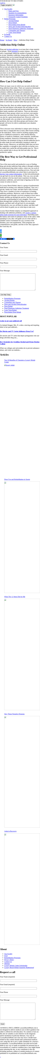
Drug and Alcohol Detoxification (20, 27)
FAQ (6, 956)
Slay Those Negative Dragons (14, 714)
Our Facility (8, 9)
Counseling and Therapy (17, 30)
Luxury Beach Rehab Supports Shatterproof (19, 967)
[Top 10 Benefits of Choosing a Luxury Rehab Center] (22, 420)
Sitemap (7, 964)
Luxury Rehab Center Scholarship (15, 966)
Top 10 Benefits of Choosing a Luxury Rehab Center (19, 361)
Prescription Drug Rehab (17, 25)
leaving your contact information (11, 174)
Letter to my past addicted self (11, 321)
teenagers (15, 51)
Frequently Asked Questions (18, 17)
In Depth (7, 34)
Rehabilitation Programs (12, 298)
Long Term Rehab (15, 32)
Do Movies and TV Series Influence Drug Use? (17, 331)
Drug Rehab (13, 23)
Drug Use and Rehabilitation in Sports (17, 479)
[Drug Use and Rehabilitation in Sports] (22, 537)
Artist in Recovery (10, 831)
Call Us (2, 3)
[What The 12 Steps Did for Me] (22, 654)
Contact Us (8, 36)
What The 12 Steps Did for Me (14, 597)
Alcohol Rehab (14, 21)
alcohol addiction (12, 49)
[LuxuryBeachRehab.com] (14, 5)
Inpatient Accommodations (18, 13)
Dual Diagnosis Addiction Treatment (21, 28)
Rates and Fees (14, 11)
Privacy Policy (9, 960)
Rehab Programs (9, 19)
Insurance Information (16, 15)
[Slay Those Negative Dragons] (22, 771)
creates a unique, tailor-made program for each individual (18, 214)
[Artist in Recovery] (22, 889)
